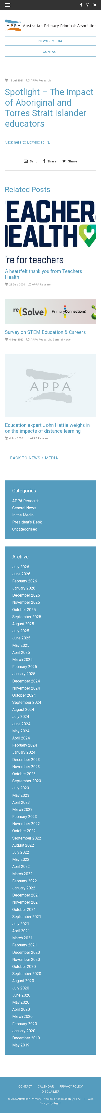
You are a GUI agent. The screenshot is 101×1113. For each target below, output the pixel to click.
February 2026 (24, 581)
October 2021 (24, 909)
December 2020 (26, 952)
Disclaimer (51, 1091)
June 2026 (21, 574)
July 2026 (20, 567)
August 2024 (23, 709)
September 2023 (26, 781)
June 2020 (21, 995)
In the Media (23, 515)
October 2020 (24, 966)
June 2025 (21, 638)
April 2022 (21, 866)
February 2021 (24, 945)
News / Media (50, 41)
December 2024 (26, 681)
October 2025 (24, 609)
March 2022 (22, 874)
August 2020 (23, 980)
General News (61, 339)
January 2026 (23, 588)
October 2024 (24, 695)
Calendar (46, 1086)
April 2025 (21, 652)
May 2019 (20, 1045)
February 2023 (24, 816)
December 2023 (26, 759)
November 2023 (26, 766)
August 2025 (23, 624)
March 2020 (22, 1016)
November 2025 (26, 602)
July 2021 (20, 923)
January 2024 (23, 752)
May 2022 (20, 859)
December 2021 (26, 895)
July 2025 (20, 631)
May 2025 (20, 645)
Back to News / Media (34, 458)
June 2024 (21, 724)
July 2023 (20, 788)
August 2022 (23, 845)
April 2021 (21, 931)
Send (33, 161)
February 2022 (24, 881)
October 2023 (24, 774)
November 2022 (26, 823)
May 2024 (20, 731)
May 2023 (20, 795)
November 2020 (26, 959)
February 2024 (24, 745)
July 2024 (20, 716)
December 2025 (26, 595)
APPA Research (41, 80)
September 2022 (26, 838)
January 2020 (23, 1031)
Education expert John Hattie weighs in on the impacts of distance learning (47, 428)
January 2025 (23, 673)
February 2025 (24, 666)
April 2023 (21, 802)
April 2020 (21, 1009)
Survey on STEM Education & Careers (45, 332)
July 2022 (20, 852)
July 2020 (20, 988)
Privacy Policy (71, 1086)
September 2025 (26, 616)
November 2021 (26, 902)
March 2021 (22, 938)
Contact (50, 52)
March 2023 (22, 809)
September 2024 (26, 702)
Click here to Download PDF (29, 142)
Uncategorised (24, 529)
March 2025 (22, 659)
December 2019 (26, 1038)
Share (52, 161)
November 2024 (26, 688)
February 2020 (24, 1024)
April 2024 (21, 738)
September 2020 (26, 973)
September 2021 (26, 916)
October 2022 (24, 831)
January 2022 (23, 888)
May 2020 (20, 1002)
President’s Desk (27, 522)
